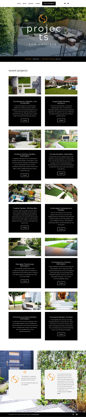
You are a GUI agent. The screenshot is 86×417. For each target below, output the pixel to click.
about (24, 3)
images (24, 120)
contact (38, 3)
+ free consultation (48, 3)
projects (30, 3)
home (19, 3)
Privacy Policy (35, 414)
